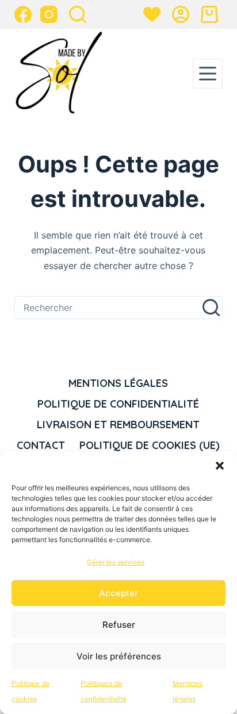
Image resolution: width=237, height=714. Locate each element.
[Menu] (208, 74)
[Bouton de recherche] (211, 307)
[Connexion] (180, 14)
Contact (41, 445)
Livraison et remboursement (118, 424)
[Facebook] (23, 14)
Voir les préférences (119, 656)
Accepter (118, 593)
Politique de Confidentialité (118, 403)
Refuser (118, 624)
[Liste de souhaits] (151, 14)
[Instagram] (49, 14)
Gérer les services (115, 562)
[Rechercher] (77, 14)
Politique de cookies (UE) (149, 445)
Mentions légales (118, 383)
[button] (219, 465)
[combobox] (108, 307)
